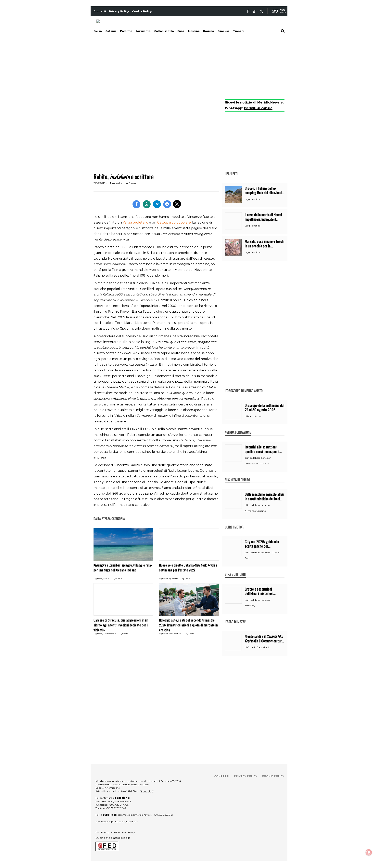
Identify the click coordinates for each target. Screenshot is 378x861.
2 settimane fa (109, 634)
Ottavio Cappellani (258, 647)
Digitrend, (98, 579)
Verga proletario (135, 222)
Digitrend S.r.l (130, 821)
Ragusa (208, 31)
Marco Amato (255, 416)
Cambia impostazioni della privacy (115, 832)
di (246, 416)
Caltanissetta (164, 31)
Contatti (100, 11)
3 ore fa (106, 579)
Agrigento (143, 31)
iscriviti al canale (258, 108)
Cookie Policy (142, 11)
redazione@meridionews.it (116, 801)
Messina (194, 31)
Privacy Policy (119, 11)
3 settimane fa (175, 634)
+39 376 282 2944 (116, 808)
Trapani (238, 31)
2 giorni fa (173, 579)
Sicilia (98, 31)
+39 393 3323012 (163, 814)
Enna (180, 31)
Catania (111, 31)
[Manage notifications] (369, 852)
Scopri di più (147, 791)
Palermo (126, 31)
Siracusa (224, 31)
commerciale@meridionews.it (135, 814)
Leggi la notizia (252, 199)
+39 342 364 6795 (119, 804)
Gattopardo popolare (174, 222)
